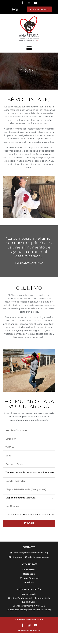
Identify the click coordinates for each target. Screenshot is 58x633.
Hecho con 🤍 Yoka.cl (29, 630)
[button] (29, 48)
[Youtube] (36, 3)
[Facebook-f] (22, 3)
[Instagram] (29, 3)
